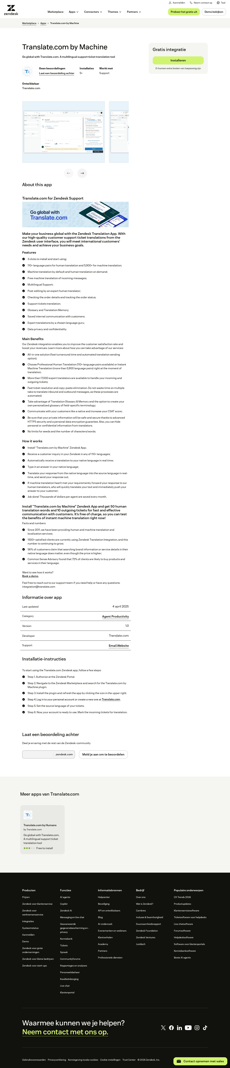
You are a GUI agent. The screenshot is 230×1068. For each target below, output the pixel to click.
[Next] (82, 173)
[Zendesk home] (12, 10)
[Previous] (68, 173)
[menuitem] (221, 3)
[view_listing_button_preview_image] (63, 132)
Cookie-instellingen (110, 1059)
